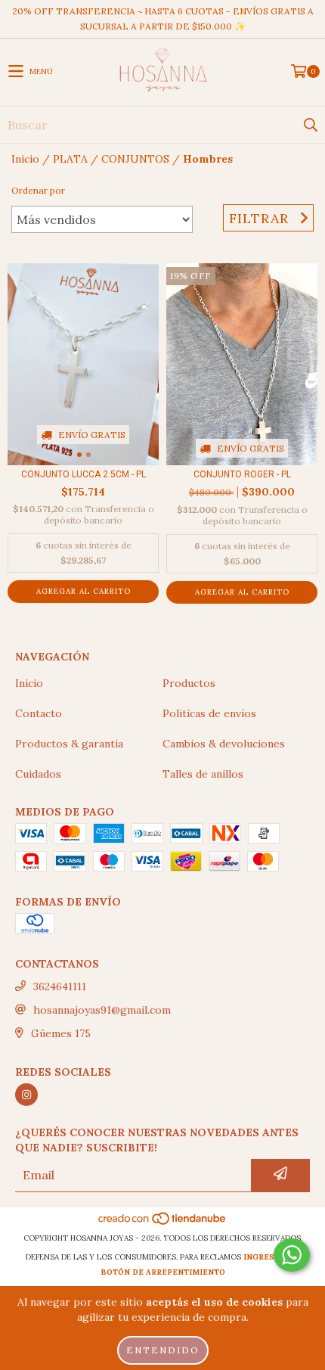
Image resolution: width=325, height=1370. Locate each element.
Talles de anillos (202, 774)
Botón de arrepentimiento (163, 1272)
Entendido (163, 1350)
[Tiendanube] (163, 1223)
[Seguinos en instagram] (26, 1094)
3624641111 (59, 986)
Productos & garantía (69, 743)
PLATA (70, 159)
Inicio (25, 159)
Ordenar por (38, 190)
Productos (188, 683)
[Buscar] (310, 125)
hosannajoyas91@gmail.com (102, 1010)
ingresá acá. (271, 1257)
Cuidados (38, 774)
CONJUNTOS (135, 159)
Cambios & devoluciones (223, 743)
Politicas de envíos (209, 713)
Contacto (38, 713)
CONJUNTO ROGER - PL (242, 474)
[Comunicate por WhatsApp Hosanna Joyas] (292, 1255)
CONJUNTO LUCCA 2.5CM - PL (83, 474)
